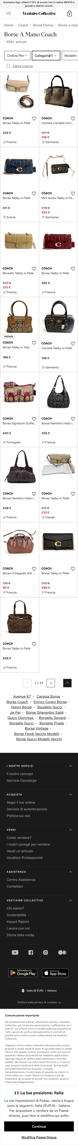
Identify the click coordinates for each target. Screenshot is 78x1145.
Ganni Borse (21, 707)
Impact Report (18, 921)
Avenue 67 (22, 696)
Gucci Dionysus (20, 717)
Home (8, 25)
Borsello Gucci (22, 723)
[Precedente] (27, 683)
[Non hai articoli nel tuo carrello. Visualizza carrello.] (69, 13)
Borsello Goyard (52, 717)
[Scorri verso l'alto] (67, 683)
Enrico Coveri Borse (50, 702)
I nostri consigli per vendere (28, 844)
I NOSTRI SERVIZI (20, 766)
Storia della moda (20, 934)
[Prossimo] (51, 683)
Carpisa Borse (48, 696)
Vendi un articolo (20, 850)
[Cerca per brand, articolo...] (8, 13)
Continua (39, 1126)
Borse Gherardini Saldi (45, 712)
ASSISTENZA (16, 872)
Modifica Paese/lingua (39, 1137)
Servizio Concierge (21, 780)
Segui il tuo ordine (21, 802)
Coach (23, 25)
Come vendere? (19, 837)
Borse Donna (43, 25)
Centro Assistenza (21, 879)
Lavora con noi (18, 928)
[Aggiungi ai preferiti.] (34, 118)
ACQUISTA (14, 794)
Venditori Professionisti (25, 857)
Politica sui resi (18, 815)
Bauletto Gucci (49, 707)
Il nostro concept (20, 773)
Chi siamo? (15, 908)
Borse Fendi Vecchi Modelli (36, 734)
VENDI (11, 830)
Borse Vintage (36, 728)
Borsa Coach (17, 702)
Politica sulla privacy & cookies (37, 1002)
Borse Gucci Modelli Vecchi (39, 739)
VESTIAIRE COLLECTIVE (25, 900)
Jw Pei (15, 712)
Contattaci (15, 886)
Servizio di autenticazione (27, 809)
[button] (69, 13)
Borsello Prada (52, 723)
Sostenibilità (16, 914)
